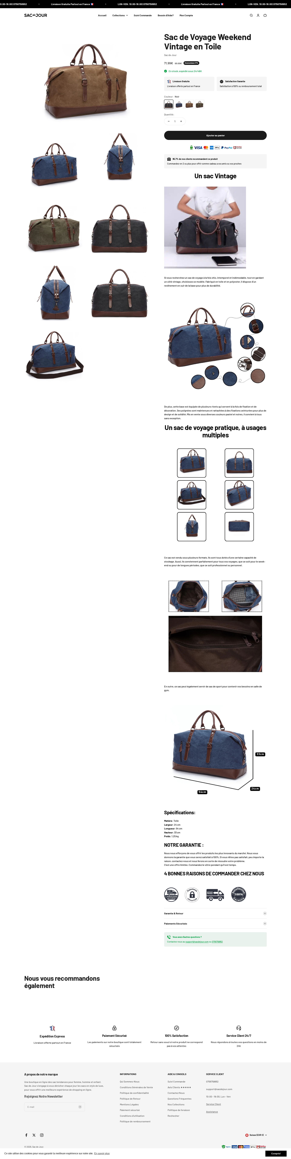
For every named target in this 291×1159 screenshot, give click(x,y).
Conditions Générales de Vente (136, 1087)
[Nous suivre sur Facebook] (26, 1135)
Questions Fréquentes (179, 1098)
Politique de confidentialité (134, 1092)
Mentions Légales (129, 1104)
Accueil (102, 15)
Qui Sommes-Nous (129, 1081)
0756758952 (217, 941)
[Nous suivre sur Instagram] (42, 1135)
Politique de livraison (179, 1110)
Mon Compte (186, 15)
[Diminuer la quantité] (168, 121)
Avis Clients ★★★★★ (179, 1087)
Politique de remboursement (135, 1121)
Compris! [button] (276, 1153)
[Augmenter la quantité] (181, 121)
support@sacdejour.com (197, 941)
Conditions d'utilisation (132, 1115)
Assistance (212, 1111)
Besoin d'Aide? (166, 15)
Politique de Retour (130, 1098)
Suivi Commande (143, 15)
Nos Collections (176, 1104)
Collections (118, 15)
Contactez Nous (176, 1092)
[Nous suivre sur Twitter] (34, 1135)
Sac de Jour (170, 55)
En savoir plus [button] (102, 1153)
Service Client (213, 1104)
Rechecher (173, 1115)
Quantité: (169, 114)
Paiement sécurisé (130, 1110)
